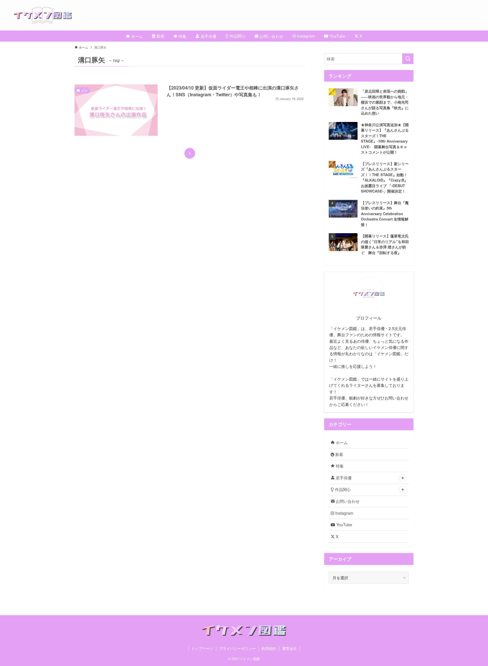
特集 (339, 466)
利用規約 (269, 648)
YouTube (343, 524)
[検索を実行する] (407, 58)
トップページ (202, 648)
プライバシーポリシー (237, 648)
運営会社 (289, 648)
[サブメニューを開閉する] (403, 478)
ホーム (341, 442)
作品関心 (342, 489)
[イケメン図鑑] (251, 15)
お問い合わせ (347, 501)
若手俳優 (343, 478)
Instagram (343, 513)
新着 (338, 454)
